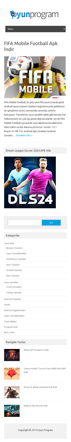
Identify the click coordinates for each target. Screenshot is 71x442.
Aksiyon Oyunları (14, 248)
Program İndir (11, 327)
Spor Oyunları (13, 264)
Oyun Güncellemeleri (16, 253)
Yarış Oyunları (13, 275)
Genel (7, 304)
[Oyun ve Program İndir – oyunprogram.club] (35, 20)
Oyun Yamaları (11, 282)
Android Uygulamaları (15, 310)
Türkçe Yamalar (14, 292)
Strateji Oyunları (14, 270)
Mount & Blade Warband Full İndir (40, 387)
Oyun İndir (9, 243)
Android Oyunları (12, 299)
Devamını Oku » (24, 135)
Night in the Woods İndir (36, 405)
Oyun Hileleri (10, 321)
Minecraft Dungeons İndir (36, 350)
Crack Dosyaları (14, 287)
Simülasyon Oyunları (16, 259)
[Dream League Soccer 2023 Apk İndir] (30, 210)
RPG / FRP (9, 332)
